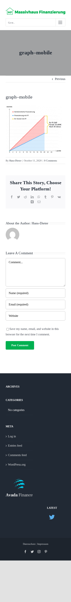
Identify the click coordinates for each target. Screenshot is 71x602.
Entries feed (15, 445)
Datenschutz (29, 544)
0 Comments (50, 160)
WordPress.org (17, 464)
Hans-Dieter (15, 160)
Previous (60, 79)
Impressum (42, 544)
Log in (12, 436)
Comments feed (17, 455)
